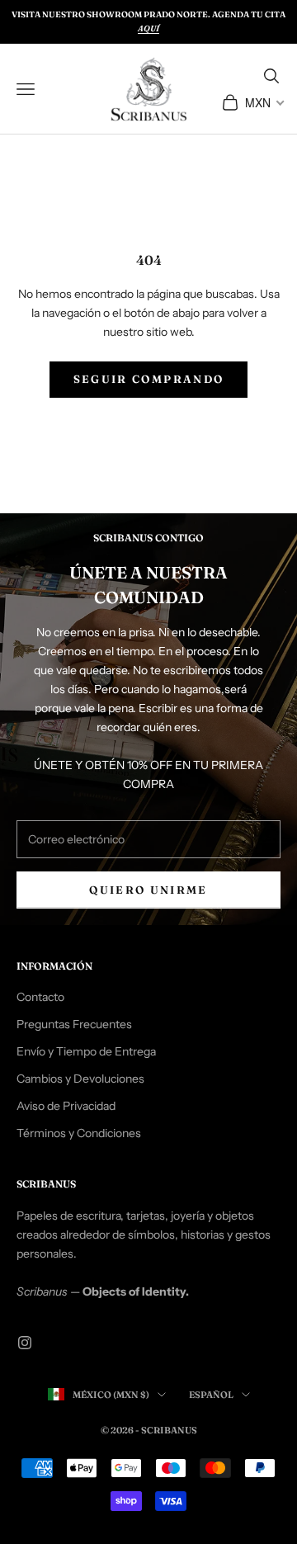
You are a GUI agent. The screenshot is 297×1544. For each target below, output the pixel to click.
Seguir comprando (148, 378)
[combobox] (263, 102)
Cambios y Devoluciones (80, 1078)
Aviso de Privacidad (66, 1105)
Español (211, 1394)
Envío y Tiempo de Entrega (86, 1051)
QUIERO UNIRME (148, 889)
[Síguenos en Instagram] (24, 1342)
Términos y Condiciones (78, 1133)
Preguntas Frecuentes (74, 1024)
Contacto (40, 996)
